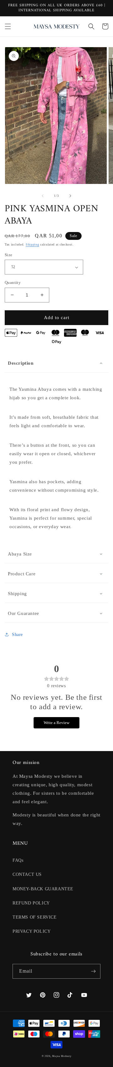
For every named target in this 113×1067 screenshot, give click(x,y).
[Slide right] (70, 196)
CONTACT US (27, 874)
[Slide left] (43, 196)
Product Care (21, 573)
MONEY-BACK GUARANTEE (43, 889)
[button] (8, 26)
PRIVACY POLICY (32, 931)
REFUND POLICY (31, 903)
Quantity (13, 282)
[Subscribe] (93, 971)
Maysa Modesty (61, 1056)
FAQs (18, 860)
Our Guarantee (23, 613)
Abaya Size (20, 553)
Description (21, 363)
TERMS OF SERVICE (35, 917)
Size (9, 254)
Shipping (32, 244)
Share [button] (17, 634)
